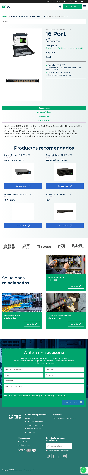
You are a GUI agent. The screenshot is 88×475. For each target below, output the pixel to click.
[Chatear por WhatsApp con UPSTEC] (83, 470)
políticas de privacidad (28, 395)
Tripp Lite (50, 48)
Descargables (44, 116)
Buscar (80, 22)
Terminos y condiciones (34, 425)
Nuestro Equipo (31, 432)
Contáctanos (30, 418)
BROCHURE (70, 7)
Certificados (44, 120)
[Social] (66, 1)
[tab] (44, 108)
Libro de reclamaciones (34, 422)
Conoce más (21, 186)
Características (44, 112)
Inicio (4, 16)
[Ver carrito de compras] (59, 7)
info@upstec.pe (24, 445)
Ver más (74, 286)
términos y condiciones (55, 395)
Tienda (14, 16)
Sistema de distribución (31, 16)
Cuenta (48, 1)
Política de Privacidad (33, 429)
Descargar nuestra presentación (65, 418)
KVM (58, 48)
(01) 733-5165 (56, 1)
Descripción (44, 108)
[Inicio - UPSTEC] (6, 6)
